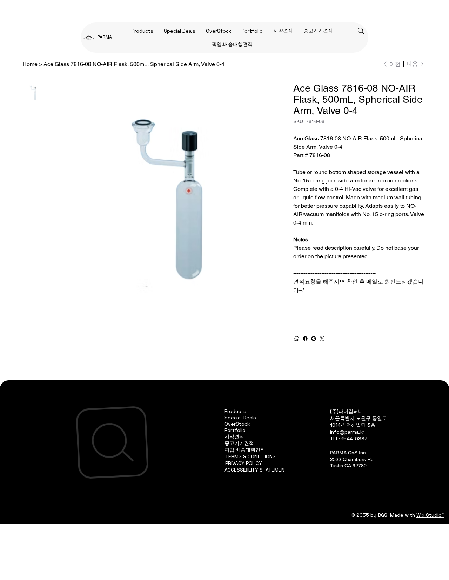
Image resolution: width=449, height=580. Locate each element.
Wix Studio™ (430, 515)
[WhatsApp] (296, 338)
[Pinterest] (313, 338)
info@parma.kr (347, 432)
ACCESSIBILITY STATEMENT (256, 470)
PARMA (104, 37)
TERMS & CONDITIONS (250, 456)
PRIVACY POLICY (243, 463)
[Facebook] (305, 338)
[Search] (361, 31)
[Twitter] (322, 338)
